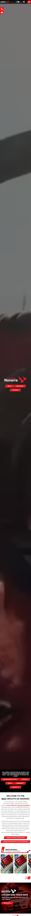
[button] (26, 877)
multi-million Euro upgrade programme (18, 805)
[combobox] (24, 1)
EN (24, 1)
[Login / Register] (16, 2)
